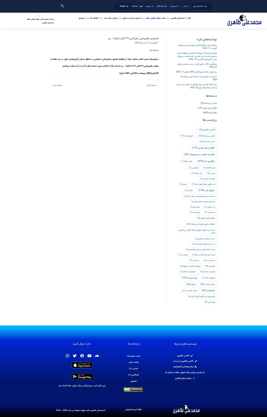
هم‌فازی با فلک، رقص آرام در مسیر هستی (200, 64)
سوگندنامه (195, 212)
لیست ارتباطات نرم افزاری (205, 238)
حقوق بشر (206, 190)
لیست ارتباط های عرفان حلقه (203, 244)
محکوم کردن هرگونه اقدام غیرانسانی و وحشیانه (197, 45)
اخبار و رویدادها (210, 103)
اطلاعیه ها (94, 18)
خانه (189, 18)
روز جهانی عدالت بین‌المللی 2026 (203, 72)
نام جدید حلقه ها (207, 271)
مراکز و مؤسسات (111, 18)
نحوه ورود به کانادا (188, 271)
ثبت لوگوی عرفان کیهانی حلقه (203, 184)
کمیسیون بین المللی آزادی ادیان (201, 296)
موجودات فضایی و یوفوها (190, 266)
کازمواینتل (208, 290)
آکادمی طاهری (207, 129)
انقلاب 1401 (186, 161)
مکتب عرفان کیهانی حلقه (156, 18)
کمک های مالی (189, 290)
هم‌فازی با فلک (208, 278)
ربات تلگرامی (209, 207)
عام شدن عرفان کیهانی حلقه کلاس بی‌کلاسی (196, 232)
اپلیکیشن (194, 167)
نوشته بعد (56, 85)
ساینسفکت (210, 212)
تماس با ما (133, 368)
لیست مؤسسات (133, 356)
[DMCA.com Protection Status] (133, 389)
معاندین (210, 266)
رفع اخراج (194, 207)
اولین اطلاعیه (209, 167)
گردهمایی (210, 302)
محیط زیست (209, 260)
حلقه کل (189, 190)
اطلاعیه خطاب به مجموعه (199, 154)
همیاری (82, 18)
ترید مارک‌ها (196, 173)
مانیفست (183, 254)
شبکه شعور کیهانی (206, 218)
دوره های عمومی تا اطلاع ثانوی (203, 201)
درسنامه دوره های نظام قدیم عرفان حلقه (199, 196)
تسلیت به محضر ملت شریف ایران (203, 76)
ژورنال (190, 284)
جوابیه (183, 184)
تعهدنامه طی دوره (207, 178)
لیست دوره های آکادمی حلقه (203, 254)
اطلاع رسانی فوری (210, 108)
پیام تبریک (189, 278)
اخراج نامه (187, 136)
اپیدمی (211, 173)
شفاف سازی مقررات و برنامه (201, 224)
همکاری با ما (133, 374)
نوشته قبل (152, 85)
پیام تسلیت (208, 284)
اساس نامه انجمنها (207, 141)
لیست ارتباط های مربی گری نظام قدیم (200, 249)
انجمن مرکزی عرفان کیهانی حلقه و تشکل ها (183, 372)
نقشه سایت (134, 362)
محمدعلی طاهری (178, 18)
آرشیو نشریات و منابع (131, 18)
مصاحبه (194, 260)
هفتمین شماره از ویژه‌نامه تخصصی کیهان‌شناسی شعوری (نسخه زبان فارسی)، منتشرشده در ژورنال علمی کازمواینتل (197, 56)
